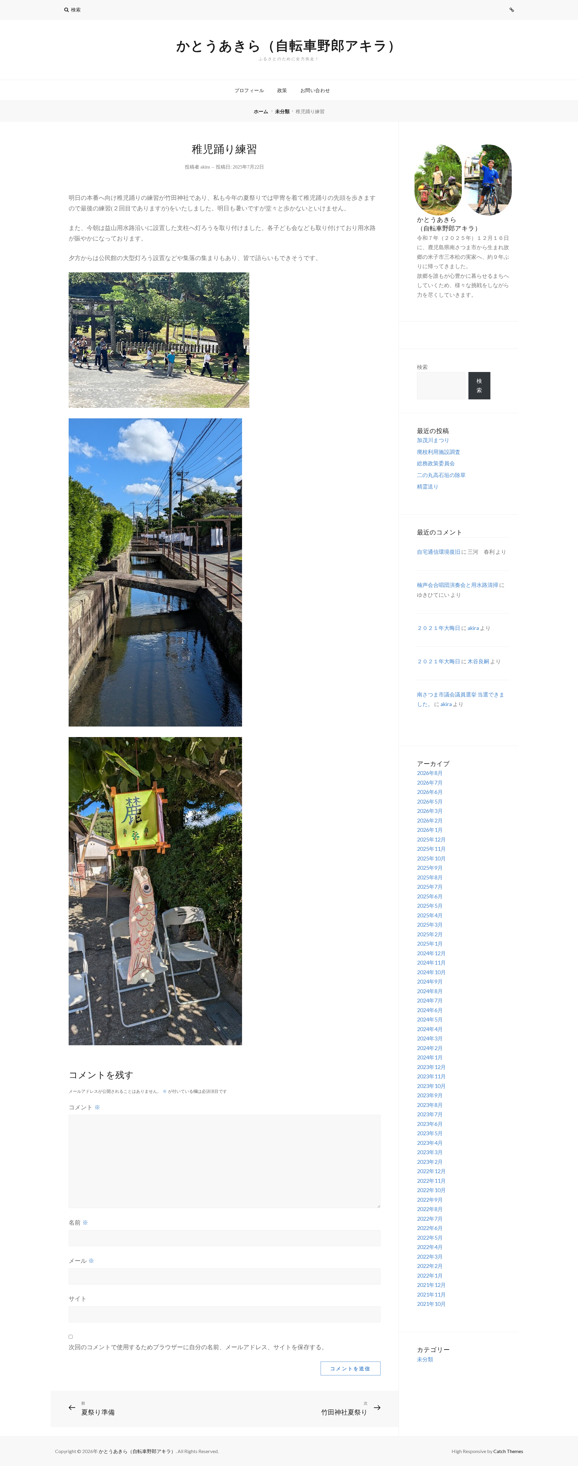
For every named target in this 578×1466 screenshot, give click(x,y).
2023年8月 (430, 1105)
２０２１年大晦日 (438, 628)
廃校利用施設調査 (438, 451)
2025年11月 (431, 848)
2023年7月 (430, 1114)
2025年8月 (430, 877)
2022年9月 (430, 1199)
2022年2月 (430, 1266)
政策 (282, 90)
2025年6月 (430, 896)
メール (81, 1260)
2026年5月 (430, 801)
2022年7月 (430, 1218)
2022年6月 (430, 1228)
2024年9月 (430, 981)
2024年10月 (431, 972)
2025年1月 (430, 943)
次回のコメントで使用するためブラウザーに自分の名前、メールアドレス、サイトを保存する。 (198, 1347)
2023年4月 (430, 1142)
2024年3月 (430, 1038)
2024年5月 (430, 1019)
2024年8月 (430, 991)
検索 (422, 367)
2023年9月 (430, 1095)
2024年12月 (431, 953)
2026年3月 (430, 810)
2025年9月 (430, 867)
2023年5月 (430, 1133)
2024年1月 (430, 1057)
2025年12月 (431, 839)
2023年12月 (431, 1067)
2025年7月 (430, 886)
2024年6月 (430, 1010)
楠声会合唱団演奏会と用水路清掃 (457, 584)
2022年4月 (430, 1247)
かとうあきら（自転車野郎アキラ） (289, 45)
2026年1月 (430, 829)
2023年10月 (431, 1086)
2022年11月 (431, 1180)
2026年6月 (430, 792)
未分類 (282, 111)
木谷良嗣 (478, 661)
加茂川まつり (433, 440)
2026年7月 (430, 782)
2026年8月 (430, 773)
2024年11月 (431, 962)
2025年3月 (430, 924)
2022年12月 (431, 1171)
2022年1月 (430, 1275)
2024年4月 (430, 1029)
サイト (78, 1298)
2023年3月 (430, 1152)
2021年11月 (431, 1294)
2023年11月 (431, 1076)
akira (205, 166)
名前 (78, 1222)
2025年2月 (430, 934)
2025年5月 (430, 905)
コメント (84, 1107)
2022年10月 (431, 1190)
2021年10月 (431, 1303)
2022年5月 (430, 1237)
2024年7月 (430, 1000)
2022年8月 (430, 1209)
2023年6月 (430, 1123)
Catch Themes (508, 1451)
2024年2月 (430, 1048)
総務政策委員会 (436, 463)
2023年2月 (430, 1161)
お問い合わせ (315, 90)
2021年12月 (431, 1285)
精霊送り (428, 486)
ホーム (261, 111)
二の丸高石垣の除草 (441, 475)
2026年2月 (430, 820)
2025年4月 (430, 915)
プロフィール (249, 90)
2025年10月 (431, 858)
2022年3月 (430, 1256)
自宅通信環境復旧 (438, 551)
